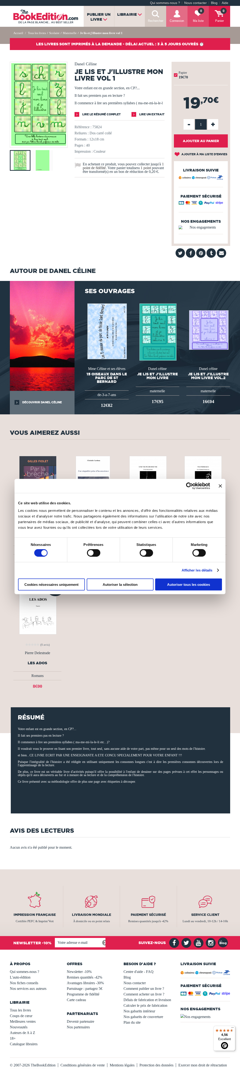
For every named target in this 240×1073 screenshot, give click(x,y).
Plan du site (132, 1022)
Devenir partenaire (80, 1021)
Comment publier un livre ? (144, 989)
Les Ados (37, 663)
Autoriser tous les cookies (188, 584)
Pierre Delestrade (37, 653)
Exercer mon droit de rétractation (202, 1065)
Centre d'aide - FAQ (139, 972)
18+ (13, 1038)
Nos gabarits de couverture (143, 1017)
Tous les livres (20, 1010)
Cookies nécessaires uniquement (51, 584)
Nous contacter (195, 3)
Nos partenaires (78, 1027)
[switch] (93, 553)
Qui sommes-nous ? (165, 3)
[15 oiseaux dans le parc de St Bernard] (106, 331)
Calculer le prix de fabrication (145, 1005)
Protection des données (156, 1065)
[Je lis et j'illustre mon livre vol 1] (38, 144)
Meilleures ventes (23, 1021)
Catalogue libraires (24, 1044)
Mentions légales (122, 1065)
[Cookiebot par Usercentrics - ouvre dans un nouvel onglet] (189, 486)
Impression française (35, 915)
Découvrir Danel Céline (42, 402)
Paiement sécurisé (148, 915)
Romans (37, 676)
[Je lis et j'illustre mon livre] (157, 332)
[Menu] (232, 1028)
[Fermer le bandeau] (220, 486)
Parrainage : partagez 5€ (84, 989)
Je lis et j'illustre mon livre (157, 376)
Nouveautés (18, 1027)
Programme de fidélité (83, 994)
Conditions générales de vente (82, 1065)
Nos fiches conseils (24, 983)
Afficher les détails (197, 570)
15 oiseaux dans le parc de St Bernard (106, 377)
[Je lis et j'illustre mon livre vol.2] (208, 329)
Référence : (83, 127)
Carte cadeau (76, 1000)
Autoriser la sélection (120, 584)
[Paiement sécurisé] (201, 203)
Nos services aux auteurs (28, 989)
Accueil (18, 33)
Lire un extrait (152, 114)
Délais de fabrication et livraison (147, 1000)
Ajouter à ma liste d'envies (204, 154)
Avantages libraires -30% (85, 983)
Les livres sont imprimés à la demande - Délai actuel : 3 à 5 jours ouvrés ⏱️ (120, 44)
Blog (214, 3)
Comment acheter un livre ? (144, 994)
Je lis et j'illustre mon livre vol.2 (208, 376)
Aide (225, 3)
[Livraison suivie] (201, 178)
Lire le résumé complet (101, 114)
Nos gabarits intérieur (139, 1011)
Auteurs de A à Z (22, 1033)
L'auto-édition (20, 977)
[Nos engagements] (201, 227)
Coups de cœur (21, 1016)
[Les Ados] (37, 608)
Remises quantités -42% (84, 977)
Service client (205, 915)
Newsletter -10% (79, 972)
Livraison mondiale (91, 915)
